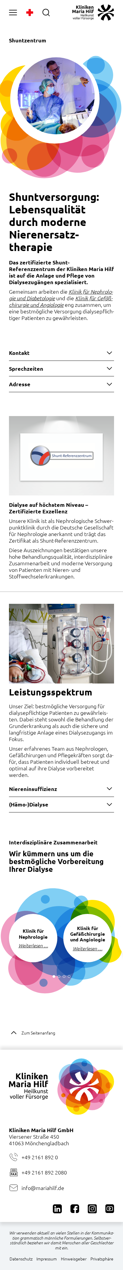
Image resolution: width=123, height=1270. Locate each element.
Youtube (109, 1208)
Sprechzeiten (26, 368)
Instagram (92, 1208)
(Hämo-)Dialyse (28, 804)
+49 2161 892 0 (39, 1157)
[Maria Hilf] (93, 12)
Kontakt (19, 352)
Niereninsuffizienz (33, 788)
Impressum (46, 1259)
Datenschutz (21, 1259)
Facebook (74, 1208)
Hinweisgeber (74, 1259)
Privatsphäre (101, 1259)
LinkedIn (57, 1208)
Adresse (19, 384)
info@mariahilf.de (42, 1187)
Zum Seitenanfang (38, 1033)
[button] (54, 976)
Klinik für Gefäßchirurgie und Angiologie (61, 301)
